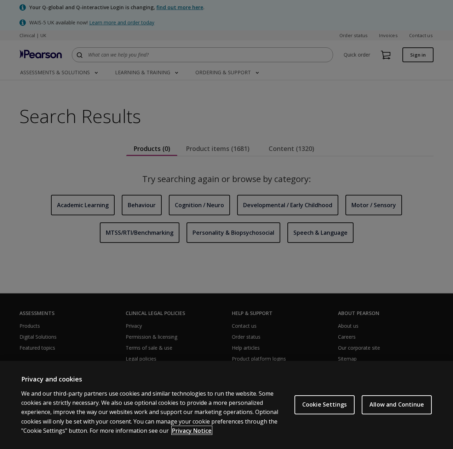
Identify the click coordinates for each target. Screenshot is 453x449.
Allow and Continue (396, 404)
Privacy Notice (192, 430)
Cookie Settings (324, 404)
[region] (226, 405)
